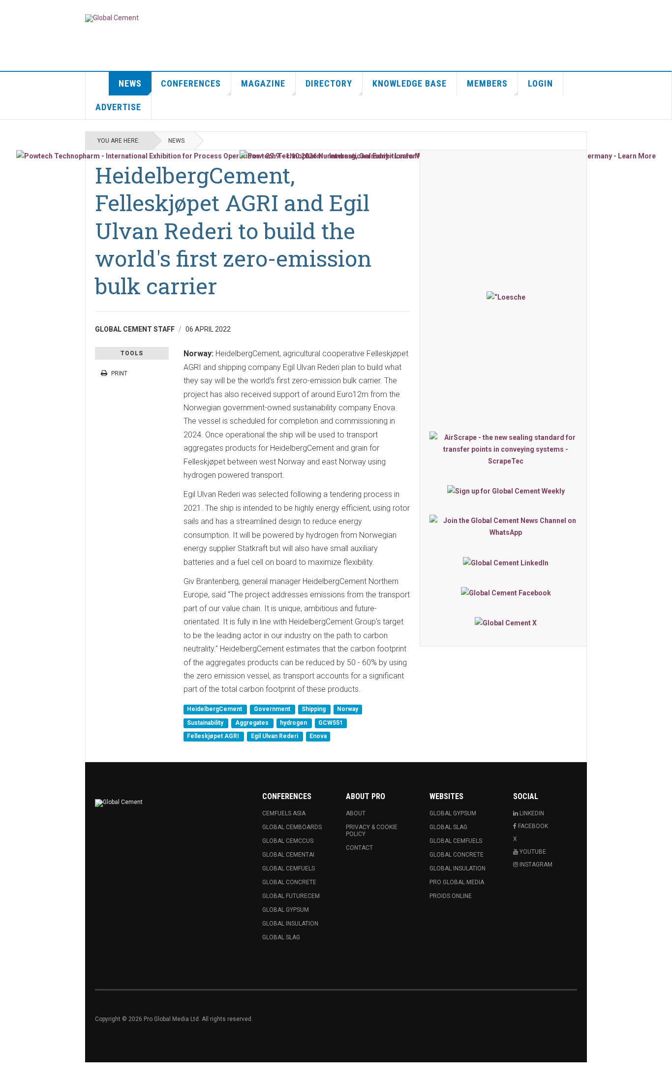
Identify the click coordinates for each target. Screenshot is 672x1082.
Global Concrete (289, 882)
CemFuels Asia (283, 813)
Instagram (535, 864)
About (356, 813)
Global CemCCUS (287, 840)
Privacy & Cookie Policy (371, 830)
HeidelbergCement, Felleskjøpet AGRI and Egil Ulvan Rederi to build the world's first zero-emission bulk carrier (233, 230)
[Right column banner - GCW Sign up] (505, 491)
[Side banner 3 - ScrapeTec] (505, 449)
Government (273, 709)
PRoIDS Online (450, 896)
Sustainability (206, 722)
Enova (318, 736)
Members (487, 83)
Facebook (532, 826)
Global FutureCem (291, 896)
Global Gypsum (285, 909)
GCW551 (330, 722)
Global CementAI (288, 854)
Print (119, 373)
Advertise (118, 107)
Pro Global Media (456, 882)
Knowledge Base (409, 83)
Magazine (263, 83)
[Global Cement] (112, 18)
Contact (359, 847)
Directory (328, 83)
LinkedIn (531, 813)
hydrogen (294, 722)
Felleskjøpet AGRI (214, 736)
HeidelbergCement (215, 709)
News (130, 83)
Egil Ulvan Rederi (275, 736)
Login (540, 83)
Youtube (532, 851)
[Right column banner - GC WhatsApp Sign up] (505, 526)
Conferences (191, 83)
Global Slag (281, 937)
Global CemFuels (288, 868)
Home (97, 83)
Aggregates (252, 722)
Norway (347, 709)
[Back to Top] (9, 1072)
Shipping (314, 709)
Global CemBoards (292, 827)
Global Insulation (290, 923)
